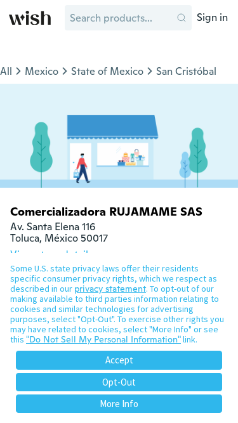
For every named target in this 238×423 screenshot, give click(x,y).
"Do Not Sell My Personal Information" (103, 339)
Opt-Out (119, 382)
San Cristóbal (186, 71)
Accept (119, 360)
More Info (119, 404)
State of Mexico (107, 71)
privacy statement (110, 288)
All (6, 71)
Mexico (41, 71)
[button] (181, 17)
